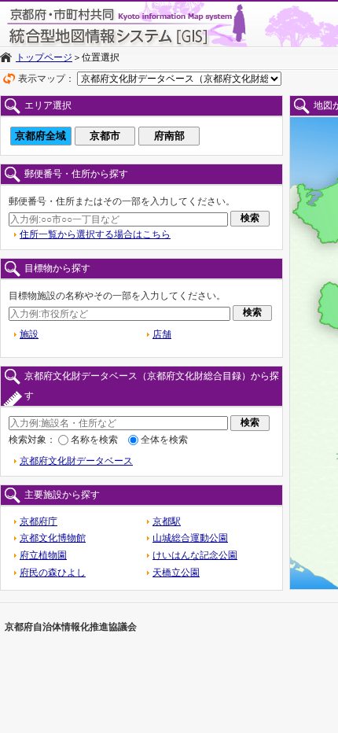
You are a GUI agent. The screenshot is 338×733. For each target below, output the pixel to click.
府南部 (169, 136)
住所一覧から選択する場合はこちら (95, 234)
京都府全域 (40, 136)
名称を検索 (94, 439)
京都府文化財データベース (76, 460)
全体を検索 (164, 439)
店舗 (161, 334)
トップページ (44, 57)
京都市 (105, 136)
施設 (29, 334)
